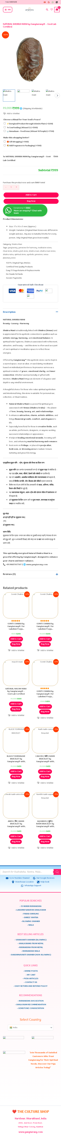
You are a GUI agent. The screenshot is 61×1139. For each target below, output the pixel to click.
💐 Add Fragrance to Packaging (24, 145)
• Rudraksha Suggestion (31, 1001)
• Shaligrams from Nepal (31, 943)
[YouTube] (44, 2)
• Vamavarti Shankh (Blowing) (30, 940)
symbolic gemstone (35, 254)
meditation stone (45, 247)
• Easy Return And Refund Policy (31, 986)
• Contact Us (30, 982)
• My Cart (30, 975)
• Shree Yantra (30, 917)
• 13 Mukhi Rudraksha (30, 906)
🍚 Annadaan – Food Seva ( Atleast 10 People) (30, 131)
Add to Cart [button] (16, 639)
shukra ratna (8, 254)
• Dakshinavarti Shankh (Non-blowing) (30, 955)
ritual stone (7, 251)
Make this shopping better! (16, 137)
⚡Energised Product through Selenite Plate (30, 123)
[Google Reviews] (48, 2)
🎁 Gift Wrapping (18, 141)
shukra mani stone (47, 251)
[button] (47, 9)
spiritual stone (20, 254)
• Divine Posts (30, 971)
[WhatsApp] (52, 2)
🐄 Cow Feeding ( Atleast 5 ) (22, 127)
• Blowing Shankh (30, 921)
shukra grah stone (20, 251)
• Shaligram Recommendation (30, 1004)
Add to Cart (31, 195)
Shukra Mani (17, 244)
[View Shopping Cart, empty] (57, 9)
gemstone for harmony (27, 247)
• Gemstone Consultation (30, 1008)
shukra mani (34, 251)
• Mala (30, 925)
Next (57, 95)
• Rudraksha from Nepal (30, 947)
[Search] (57, 872)
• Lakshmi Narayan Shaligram (30, 910)
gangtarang (12, 247)
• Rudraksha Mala (30, 951)
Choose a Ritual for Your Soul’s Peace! (22, 119)
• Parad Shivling (30, 914)
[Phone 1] (56, 2)
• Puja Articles (30, 978)
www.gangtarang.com (37, 564)
